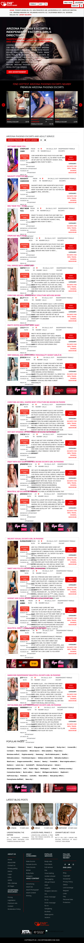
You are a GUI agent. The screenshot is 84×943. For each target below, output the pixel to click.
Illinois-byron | (35, 751)
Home (12, 10)
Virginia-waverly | (28, 754)
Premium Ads (12, 903)
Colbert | (54, 769)
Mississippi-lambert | (14, 769)
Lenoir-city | (20, 765)
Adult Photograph (32, 890)
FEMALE (33, 4)
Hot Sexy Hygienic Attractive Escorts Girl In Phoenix (31, 432)
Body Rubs (30, 873)
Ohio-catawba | (47, 751)
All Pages (11, 886)
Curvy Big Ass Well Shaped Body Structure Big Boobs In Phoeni (36, 402)
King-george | (39, 747)
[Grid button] (45, 140)
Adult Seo (29, 887)
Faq (64, 896)
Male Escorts (30, 861)
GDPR (10, 880)
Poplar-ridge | (34, 769)
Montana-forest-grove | (44, 765)
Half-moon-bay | (13, 776)
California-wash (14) (56, 12)
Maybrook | (65, 772)
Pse (46, 870)
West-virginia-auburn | (68, 761)
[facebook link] (69, 864)
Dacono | (37, 761)
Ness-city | (29, 779)
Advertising (30, 884)
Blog (64, 873)
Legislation (11, 900)
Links (9, 877)
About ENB (11, 862)
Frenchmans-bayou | (29, 758)
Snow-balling (49, 873)
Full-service (49, 867)
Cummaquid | (50, 747)
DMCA (10, 871)
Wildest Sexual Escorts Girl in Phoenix (25, 539)
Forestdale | (54, 761)
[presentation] (3, 105)
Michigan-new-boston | (50, 772)
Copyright (66, 876)
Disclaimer (66, 879)
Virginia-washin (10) (21, 12)
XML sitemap (12, 883)
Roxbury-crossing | (66, 769)
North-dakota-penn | (53, 754)
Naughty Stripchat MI (17, 176)
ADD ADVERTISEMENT (17, 72)
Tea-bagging (49, 879)
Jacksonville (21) (55, 10)
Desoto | (38, 772)
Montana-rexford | (13, 754)
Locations (79, 2)
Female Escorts (31, 864)
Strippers (29, 876)
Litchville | (33, 776)
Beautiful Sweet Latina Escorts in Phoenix (26, 628)
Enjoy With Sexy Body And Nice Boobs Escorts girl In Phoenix (35, 462)
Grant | (30, 747)
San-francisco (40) (40, 10)
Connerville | (72, 747)
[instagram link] (73, 864)
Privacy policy (12, 868)
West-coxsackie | (22, 751)
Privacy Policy (68, 882)
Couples (47, 888)
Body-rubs (48, 861)
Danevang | (40, 754)
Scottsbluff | (30, 765)
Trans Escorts (30, 867)
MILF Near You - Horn (17, 206)
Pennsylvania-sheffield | (15, 779)
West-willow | (44, 776)
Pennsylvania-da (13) (23, 10)
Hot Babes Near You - (16, 146)
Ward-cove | (11, 761)
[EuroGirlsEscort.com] (54, 932)
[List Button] (41, 140)
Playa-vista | (58, 751)
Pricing (10, 897)
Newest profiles (15, 140)
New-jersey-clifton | (57, 776)
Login (10, 874)
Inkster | (58, 765)
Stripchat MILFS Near (17, 236)
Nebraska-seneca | (13, 758)
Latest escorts (25, 15)
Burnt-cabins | (28, 772)
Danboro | (10, 765)
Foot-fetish (48, 864)
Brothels (48, 911)
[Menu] (81, 5)
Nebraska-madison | (61, 758)
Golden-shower (50, 876)
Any (40, 4)
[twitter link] (65, 864)
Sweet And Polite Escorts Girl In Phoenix (26, 568)
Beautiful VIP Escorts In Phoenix (22, 491)
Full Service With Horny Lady (20, 265)
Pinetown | (24, 776)
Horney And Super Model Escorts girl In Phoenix (30, 598)
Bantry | (45, 761)
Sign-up (75, 6)
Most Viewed (31, 140)
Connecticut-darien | (14, 772)
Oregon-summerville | (25, 761)
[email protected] (43, 726)
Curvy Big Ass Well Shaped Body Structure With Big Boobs (34, 295)
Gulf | (25, 769)
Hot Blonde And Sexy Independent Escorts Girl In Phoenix (34, 705)
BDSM (28, 870)
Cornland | (11, 751)
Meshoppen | (45, 769)
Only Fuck (68, 2)
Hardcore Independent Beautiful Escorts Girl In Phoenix (33, 675)
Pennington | (11, 747)
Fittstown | (22, 747)
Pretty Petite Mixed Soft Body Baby (23, 325)
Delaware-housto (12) (38, 12)
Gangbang (48, 908)
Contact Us (11, 865)
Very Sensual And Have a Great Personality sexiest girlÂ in (34, 355)
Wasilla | (65, 754)
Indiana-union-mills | (45, 758)
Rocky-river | (61, 747)
